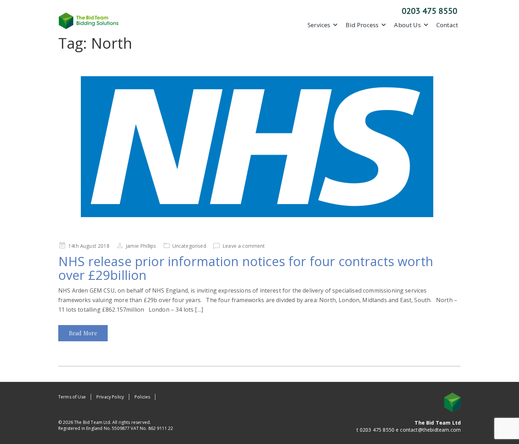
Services (319, 25)
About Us (407, 25)
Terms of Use (72, 397)
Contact (447, 25)
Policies (142, 397)
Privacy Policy (110, 397)
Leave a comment (243, 245)
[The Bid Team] (88, 20)
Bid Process (362, 25)
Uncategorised (189, 245)
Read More (83, 333)
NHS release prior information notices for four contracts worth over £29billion (245, 268)
